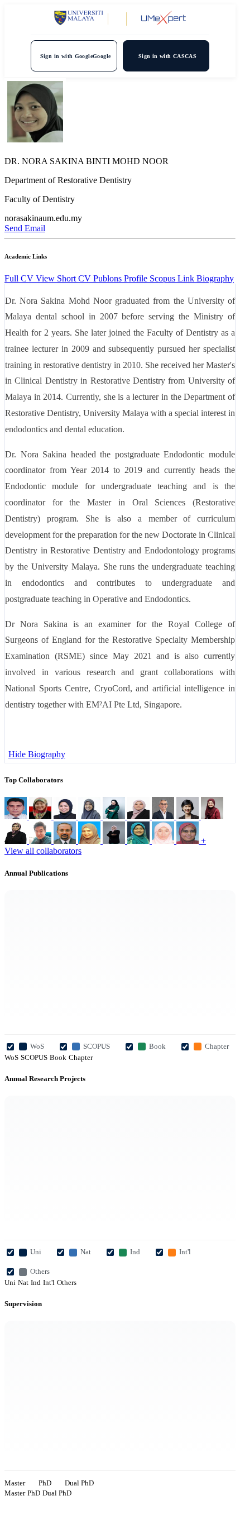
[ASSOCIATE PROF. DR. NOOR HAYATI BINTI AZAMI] (66, 816)
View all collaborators (42, 851)
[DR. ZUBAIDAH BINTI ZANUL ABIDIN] (139, 816)
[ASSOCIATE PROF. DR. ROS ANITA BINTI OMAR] (164, 840)
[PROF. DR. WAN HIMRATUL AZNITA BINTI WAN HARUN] (16, 840)
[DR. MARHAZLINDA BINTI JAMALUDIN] (41, 816)
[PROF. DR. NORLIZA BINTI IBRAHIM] (90, 816)
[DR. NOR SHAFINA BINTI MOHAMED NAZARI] (115, 816)
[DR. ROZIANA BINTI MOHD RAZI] (115, 840)
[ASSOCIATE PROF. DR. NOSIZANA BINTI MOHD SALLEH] (90, 840)
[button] (215, 278)
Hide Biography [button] (36, 754)
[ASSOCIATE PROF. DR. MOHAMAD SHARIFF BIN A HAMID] (164, 816)
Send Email (24, 228)
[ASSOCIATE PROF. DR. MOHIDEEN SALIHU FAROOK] (16, 816)
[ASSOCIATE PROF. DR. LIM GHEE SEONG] (41, 840)
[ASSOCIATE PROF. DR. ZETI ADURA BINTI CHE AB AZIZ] (139, 840)
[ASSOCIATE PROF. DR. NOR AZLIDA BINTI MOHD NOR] (212, 816)
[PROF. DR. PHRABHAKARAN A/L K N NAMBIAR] (66, 840)
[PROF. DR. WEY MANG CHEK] (188, 816)
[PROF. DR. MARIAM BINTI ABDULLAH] (188, 840)
